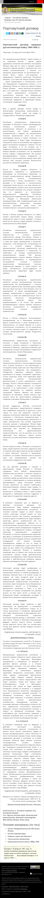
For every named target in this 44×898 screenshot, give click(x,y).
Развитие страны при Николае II (19, 836)
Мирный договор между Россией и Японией (24, 804)
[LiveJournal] (22, 33)
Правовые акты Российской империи (17, 20)
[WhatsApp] (20, 33)
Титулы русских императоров (18, 839)
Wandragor (24, 889)
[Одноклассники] (12, 33)
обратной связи (12, 870)
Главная (8, 17)
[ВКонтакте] (9, 33)
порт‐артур (25, 820)
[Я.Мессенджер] (7, 33)
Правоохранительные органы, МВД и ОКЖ (23, 841)
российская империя (11, 820)
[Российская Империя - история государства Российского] (19, 10)
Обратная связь (14, 886)
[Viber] (17, 33)
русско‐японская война (16, 815)
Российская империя (20, 17)
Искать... (32, 2)
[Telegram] (15, 33)
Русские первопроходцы (17, 833)
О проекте (5, 886)
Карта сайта (24, 886)
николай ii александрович (26, 817)
